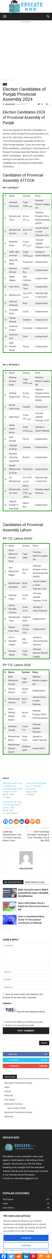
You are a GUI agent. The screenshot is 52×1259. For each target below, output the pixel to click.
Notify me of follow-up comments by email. (24, 1022)
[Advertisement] (26, 49)
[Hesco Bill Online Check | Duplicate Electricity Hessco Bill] (10, 906)
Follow (44, 1060)
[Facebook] (5, 821)
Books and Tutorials (13, 1104)
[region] (26, 1235)
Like (45, 1054)
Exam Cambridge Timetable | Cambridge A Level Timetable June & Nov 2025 (37, 836)
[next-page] (9, 930)
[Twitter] (10, 821)
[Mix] (32, 821)
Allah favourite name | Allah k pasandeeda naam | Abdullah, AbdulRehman (33, 892)
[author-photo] (26, 864)
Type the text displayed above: (31, 1011)
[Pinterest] (27, 821)
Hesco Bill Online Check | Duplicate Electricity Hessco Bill (33, 906)
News (7, 1087)
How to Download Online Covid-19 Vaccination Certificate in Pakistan (31, 919)
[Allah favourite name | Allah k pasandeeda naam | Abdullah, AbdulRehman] (10, 893)
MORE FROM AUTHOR (34, 882)
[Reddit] (16, 821)
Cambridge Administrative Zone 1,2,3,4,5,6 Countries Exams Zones (12, 836)
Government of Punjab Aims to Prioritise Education (36, 786)
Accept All (26, 1238)
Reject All (26, 1253)
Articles (7, 1091)
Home (5, 80)
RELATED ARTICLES (13, 882)
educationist (10, 104)
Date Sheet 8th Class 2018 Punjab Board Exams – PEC (12, 805)
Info (11, 80)
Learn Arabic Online (16, 1108)
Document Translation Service (18, 1083)
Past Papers (9, 1099)
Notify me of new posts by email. (20, 1025)
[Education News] (26, 6)
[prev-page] (4, 930)
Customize (26, 1245)
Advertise (8, 1116)
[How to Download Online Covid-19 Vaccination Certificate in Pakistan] (10, 920)
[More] (37, 821)
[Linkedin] (21, 821)
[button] (4, 16)
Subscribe (43, 1066)
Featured (8, 1095)
